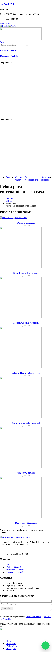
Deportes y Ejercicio (26, 522)
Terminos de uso (33, 616)
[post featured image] (13, 217)
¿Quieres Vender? (18, 178)
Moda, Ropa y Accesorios (26, 372)
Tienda (9, 177)
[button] (3, 42)
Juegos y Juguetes (26, 472)
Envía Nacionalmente (31, 178)
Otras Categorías (26, 222)
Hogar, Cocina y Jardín (26, 322)
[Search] (27, 45)
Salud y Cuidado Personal (26, 422)
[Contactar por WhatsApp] (45, 645)
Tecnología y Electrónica (26, 272)
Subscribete (7, 608)
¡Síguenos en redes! (45, 178)
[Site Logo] (8, 26)
